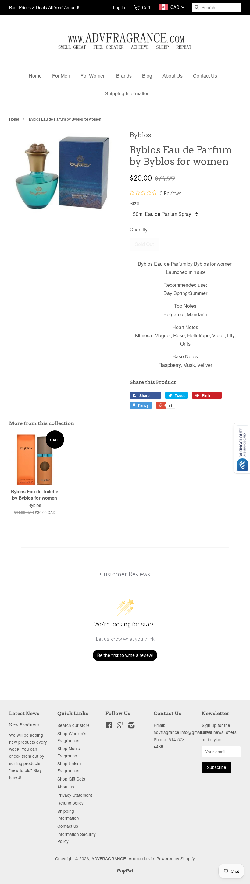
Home (35, 75)
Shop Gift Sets (71, 779)
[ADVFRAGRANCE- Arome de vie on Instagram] (131, 726)
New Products (24, 724)
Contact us (67, 826)
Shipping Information (127, 93)
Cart (146, 7)
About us (65, 787)
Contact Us (205, 75)
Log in (119, 7)
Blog (147, 75)
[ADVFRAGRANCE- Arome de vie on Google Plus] (120, 726)
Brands (124, 75)
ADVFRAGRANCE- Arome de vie (122, 858)
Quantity (139, 229)
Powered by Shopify (175, 858)
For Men (61, 75)
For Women (93, 75)
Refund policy (70, 803)
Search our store (73, 725)
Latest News (24, 713)
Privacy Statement (74, 795)
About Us (172, 75)
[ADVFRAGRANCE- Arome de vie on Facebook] (108, 726)
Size (134, 203)
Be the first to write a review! (125, 655)
